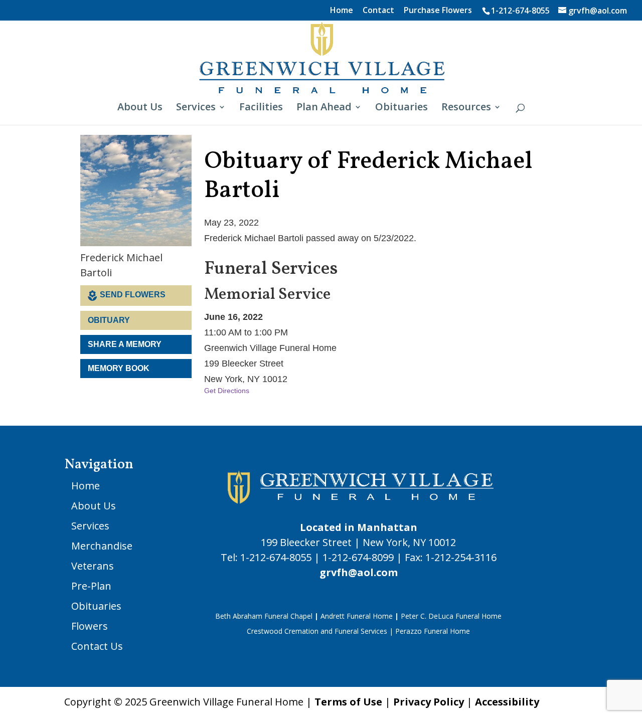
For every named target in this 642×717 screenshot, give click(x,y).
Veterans (92, 566)
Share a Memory (125, 344)
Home (341, 11)
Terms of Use (348, 701)
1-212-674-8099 (358, 557)
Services (196, 108)
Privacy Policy (428, 701)
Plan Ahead (324, 108)
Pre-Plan (91, 586)
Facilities (261, 108)
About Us (140, 108)
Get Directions (226, 391)
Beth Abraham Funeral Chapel (263, 616)
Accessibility (507, 701)
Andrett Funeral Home (356, 616)
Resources (466, 108)
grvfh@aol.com (358, 572)
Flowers (89, 626)
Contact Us (97, 646)
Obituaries (401, 108)
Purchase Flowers (438, 11)
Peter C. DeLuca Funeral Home (451, 616)
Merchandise (101, 546)
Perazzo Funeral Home (432, 631)
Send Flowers (133, 294)
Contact (378, 11)
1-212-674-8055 (520, 10)
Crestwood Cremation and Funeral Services (317, 631)
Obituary (109, 320)
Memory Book (118, 368)
